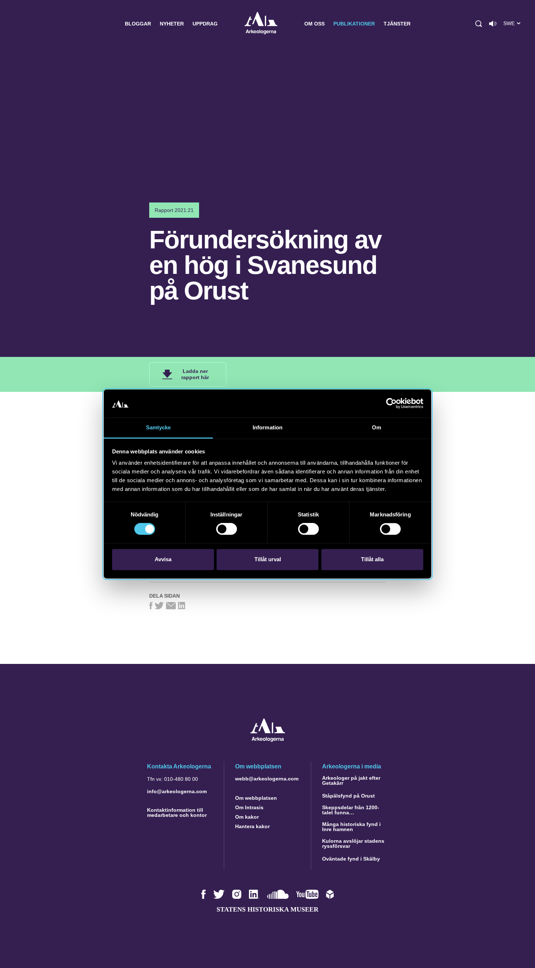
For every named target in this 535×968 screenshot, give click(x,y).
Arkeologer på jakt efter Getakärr (351, 780)
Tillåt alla (372, 559)
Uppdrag (205, 24)
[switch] (226, 529)
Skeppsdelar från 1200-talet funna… (350, 810)
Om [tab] (376, 427)
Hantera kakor (252, 826)
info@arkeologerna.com (177, 791)
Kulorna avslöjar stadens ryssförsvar (353, 843)
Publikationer (354, 24)
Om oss (314, 24)
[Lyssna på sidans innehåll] (492, 23)
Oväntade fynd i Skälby (351, 858)
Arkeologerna (261, 24)
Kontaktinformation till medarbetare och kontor (177, 812)
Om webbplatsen (256, 797)
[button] (478, 23)
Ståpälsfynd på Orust (348, 795)
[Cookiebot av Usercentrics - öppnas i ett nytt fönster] (391, 403)
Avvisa (163, 559)
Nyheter (172, 24)
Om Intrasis (249, 807)
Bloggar (138, 24)
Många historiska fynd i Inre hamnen (351, 827)
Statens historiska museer (267, 909)
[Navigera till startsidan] (267, 740)
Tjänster (397, 24)
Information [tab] (267, 427)
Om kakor (247, 816)
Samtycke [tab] (158, 427)
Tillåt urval (267, 559)
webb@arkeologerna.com (266, 778)
